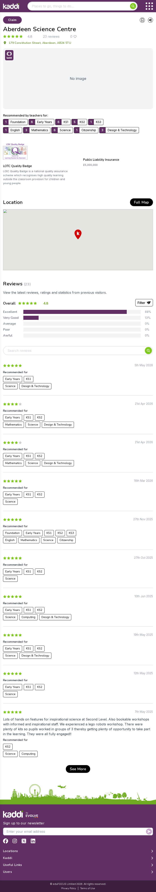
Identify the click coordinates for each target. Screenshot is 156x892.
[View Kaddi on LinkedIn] (33, 841)
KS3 (71, 533)
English (10, 540)
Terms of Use (87, 888)
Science (10, 386)
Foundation (12, 533)
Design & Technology (35, 386)
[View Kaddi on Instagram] (14, 841)
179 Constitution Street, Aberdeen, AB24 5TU (40, 43)
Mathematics (13, 425)
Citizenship (66, 540)
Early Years (12, 379)
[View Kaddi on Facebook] (5, 841)
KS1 (28, 379)
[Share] (150, 20)
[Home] (11, 6)
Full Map (141, 202)
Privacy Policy (68, 888)
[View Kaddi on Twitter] (23, 841)
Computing (28, 617)
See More (78, 769)
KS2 (39, 417)
